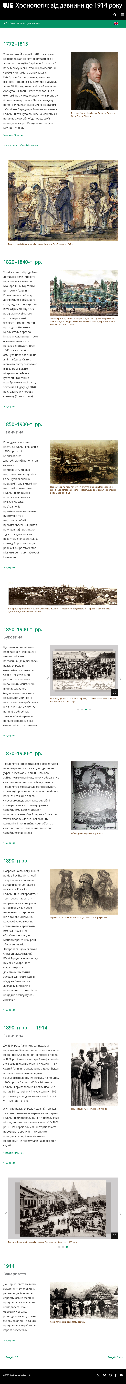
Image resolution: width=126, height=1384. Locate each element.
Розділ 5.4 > (115, 1357)
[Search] (115, 15)
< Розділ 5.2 (11, 1357)
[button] (122, 15)
